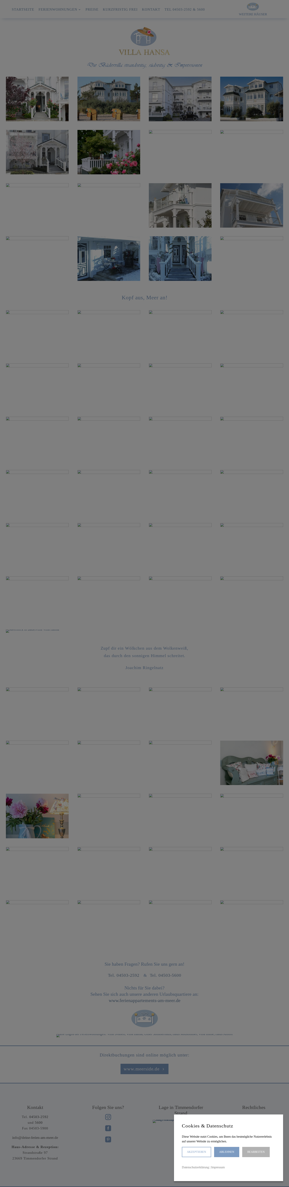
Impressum (218, 1167)
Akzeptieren (196, 1151)
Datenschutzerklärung (195, 1167)
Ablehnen (226, 1151)
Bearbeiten (256, 1151)
